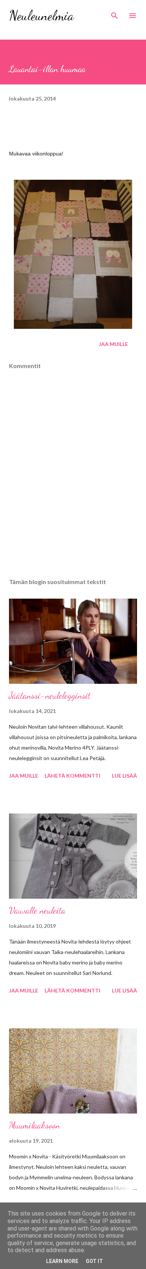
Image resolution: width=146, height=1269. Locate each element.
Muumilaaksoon (34, 1125)
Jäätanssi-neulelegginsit (50, 695)
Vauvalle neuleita (37, 910)
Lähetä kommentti (72, 775)
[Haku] (114, 13)
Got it (94, 1261)
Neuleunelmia (41, 15)
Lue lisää (124, 775)
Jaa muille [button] (113, 344)
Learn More (62, 1261)
